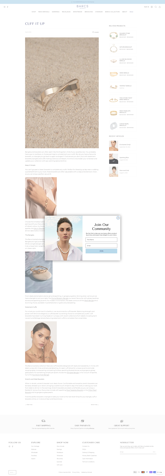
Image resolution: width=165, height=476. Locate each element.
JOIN (101, 251)
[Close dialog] (118, 217)
